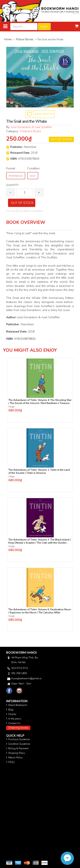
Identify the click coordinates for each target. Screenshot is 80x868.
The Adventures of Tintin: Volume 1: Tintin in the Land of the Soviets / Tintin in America (39, 471)
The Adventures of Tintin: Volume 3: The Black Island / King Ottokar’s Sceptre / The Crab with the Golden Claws (39, 541)
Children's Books (30, 131)
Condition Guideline (19, 744)
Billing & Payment (18, 748)
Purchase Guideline (19, 739)
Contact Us (14, 723)
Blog (10, 709)
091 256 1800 (19, 673)
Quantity (12, 185)
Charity (12, 714)
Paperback (16, 176)
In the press (14, 718)
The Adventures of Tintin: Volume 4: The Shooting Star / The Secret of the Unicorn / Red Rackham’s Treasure (39, 402)
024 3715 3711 (19, 668)
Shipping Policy (16, 753)
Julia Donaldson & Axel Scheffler (31, 127)
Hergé (11, 406)
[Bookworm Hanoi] (40, 11)
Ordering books (18, 728)
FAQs (11, 762)
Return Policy (15, 757)
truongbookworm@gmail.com (26, 678)
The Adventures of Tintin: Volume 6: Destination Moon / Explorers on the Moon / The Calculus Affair (39, 611)
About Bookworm (17, 705)
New (33, 176)
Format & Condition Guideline (24, 211)
